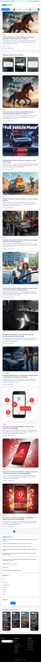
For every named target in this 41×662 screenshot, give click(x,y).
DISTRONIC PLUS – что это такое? (10, 563)
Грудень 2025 (30, 649)
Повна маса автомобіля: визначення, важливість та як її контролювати (17, 543)
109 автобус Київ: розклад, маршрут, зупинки (23, 9)
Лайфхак (7, 373)
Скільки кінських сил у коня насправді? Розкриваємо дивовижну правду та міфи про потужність (20, 540)
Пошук (4, 599)
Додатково (5, 587)
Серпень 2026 (30, 640)
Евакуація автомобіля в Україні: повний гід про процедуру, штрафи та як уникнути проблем (19, 550)
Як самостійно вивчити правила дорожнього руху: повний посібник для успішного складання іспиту (19, 554)
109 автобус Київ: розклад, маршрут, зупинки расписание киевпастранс (32, 64)
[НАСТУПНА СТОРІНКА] (27, 531)
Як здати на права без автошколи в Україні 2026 (8, 64)
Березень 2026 (31, 644)
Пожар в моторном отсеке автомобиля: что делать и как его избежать (17, 546)
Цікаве (4, 109)
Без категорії (5, 582)
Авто (4, 34)
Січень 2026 (30, 647)
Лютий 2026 (30, 645)
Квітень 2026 (30, 642)
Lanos (4, 578)
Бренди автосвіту (6, 584)
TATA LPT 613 (20, 64)
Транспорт (5, 591)
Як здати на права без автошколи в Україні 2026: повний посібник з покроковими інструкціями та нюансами (19, 560)
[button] (6, 46)
